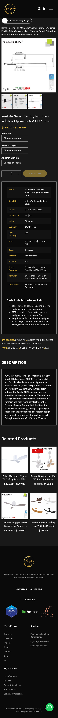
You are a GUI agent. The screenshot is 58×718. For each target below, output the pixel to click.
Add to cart (35, 173)
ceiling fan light (28, 348)
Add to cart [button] (43, 466)
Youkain (25, 31)
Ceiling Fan (14, 28)
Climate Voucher (29, 28)
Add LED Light (9, 146)
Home (4, 28)
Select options (15, 466)
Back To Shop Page (19, 20)
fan (47, 348)
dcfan (41, 348)
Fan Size (6, 134)
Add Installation (10, 158)
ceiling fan (13, 348)
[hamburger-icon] (51, 9)
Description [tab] (13, 362)
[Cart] (43, 8)
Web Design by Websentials (28, 711)
